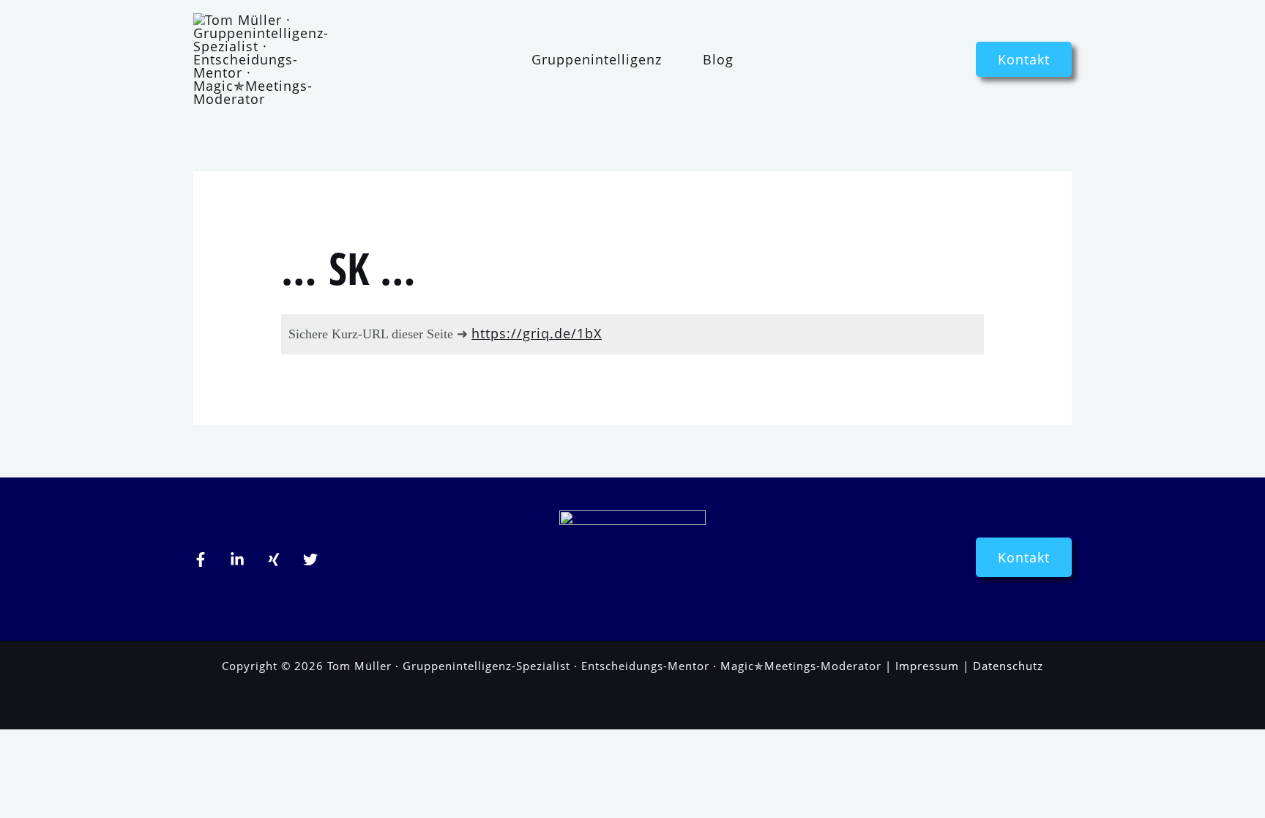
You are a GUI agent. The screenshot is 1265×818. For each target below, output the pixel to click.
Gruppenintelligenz (596, 59)
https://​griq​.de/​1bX (536, 333)
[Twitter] (310, 559)
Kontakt (1024, 557)
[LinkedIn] (237, 559)
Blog (718, 59)
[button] (1024, 59)
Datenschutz (1008, 665)
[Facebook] (200, 559)
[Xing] (273, 559)
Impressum (927, 665)
